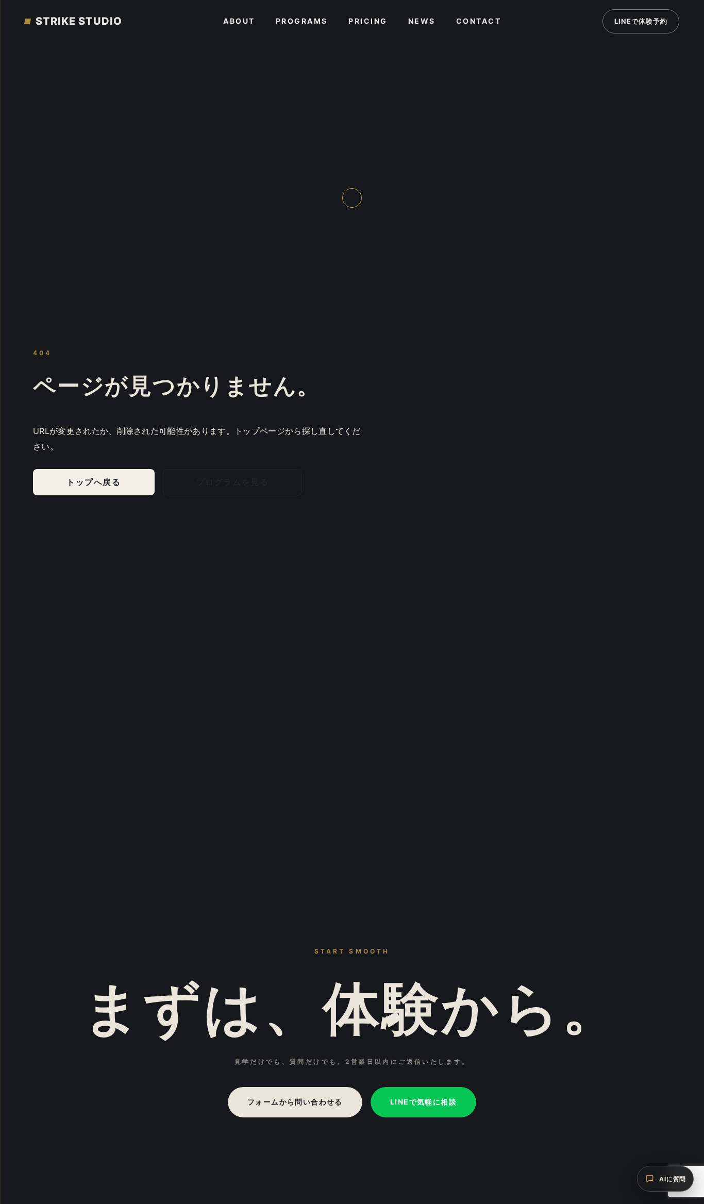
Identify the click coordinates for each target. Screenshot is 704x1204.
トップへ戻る (93, 482)
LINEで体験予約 (640, 21)
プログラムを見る (232, 482)
